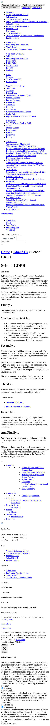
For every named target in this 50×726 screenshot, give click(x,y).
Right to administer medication (18, 112)
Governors (10, 31)
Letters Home (11, 93)
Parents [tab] (5, 8)
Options (9, 70)
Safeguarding (11, 17)
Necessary (8, 688)
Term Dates (11, 88)
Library (9, 137)
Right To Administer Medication (23, 193)
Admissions (11, 42)
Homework (10, 102)
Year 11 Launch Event (15, 86)
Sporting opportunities (30, 496)
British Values (11, 63)
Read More (20, 640)
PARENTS (10, 181)
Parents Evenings (13, 100)
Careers (9, 125)
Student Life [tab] (14, 8)
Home (5, 252)
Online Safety (11, 114)
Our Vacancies (17, 517)
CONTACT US (12, 209)
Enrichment (11, 61)
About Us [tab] (5, 5)
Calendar (9, 77)
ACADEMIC (11, 169)
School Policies (12, 24)
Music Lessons (12, 65)
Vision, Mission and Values (17, 14)
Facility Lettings (12, 38)
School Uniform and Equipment (19, 95)
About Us (20, 252)
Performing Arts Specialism (17, 45)
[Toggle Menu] (2, 461)
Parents (9, 510)
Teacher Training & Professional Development (25, 36)
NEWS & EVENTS (14, 176)
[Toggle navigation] (2, 244)
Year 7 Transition (13, 47)
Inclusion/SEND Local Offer (18, 26)
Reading (9, 68)
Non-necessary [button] (7, 705)
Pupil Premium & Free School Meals (21, 116)
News (8, 74)
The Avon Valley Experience (17, 19)
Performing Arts (12, 227)
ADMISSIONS (12, 160)
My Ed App (11, 109)
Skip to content (7, 214)
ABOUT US (11, 141)
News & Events (12, 505)
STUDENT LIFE (13, 198)
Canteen (9, 107)
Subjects (9, 56)
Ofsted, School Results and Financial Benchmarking (27, 22)
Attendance (10, 105)
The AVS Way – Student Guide (19, 49)
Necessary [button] (5, 686)
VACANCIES (12, 207)
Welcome (10, 12)
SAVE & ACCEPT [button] (9, 724)
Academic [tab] (26, 5)
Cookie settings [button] (8, 642)
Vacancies (26, 8)
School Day (11, 121)
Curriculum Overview (15, 54)
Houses (9, 132)
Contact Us (36, 8)
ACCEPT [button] (19, 642)
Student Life (11, 514)
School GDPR (12, 29)
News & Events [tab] (38, 5)
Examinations (11, 81)
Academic (10, 498)
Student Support (12, 128)
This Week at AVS (13, 33)
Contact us (10, 230)
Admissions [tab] (16, 5)
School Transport (13, 98)
